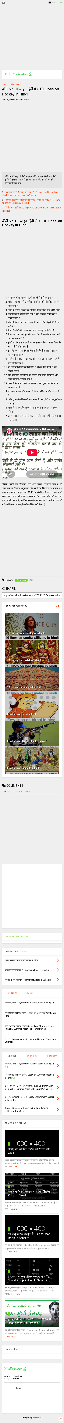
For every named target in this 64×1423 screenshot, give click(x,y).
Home (4, 84)
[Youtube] (3, 3)
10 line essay (14, 84)
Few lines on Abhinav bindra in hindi (27, 741)
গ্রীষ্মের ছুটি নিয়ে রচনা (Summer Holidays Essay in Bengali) (29, 1002)
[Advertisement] (30, 37)
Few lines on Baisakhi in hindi (23, 768)
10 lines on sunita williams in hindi (26, 633)
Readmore (13, 1166)
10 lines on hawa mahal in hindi (24, 687)
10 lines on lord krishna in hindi (24, 660)
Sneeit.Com (37, 1417)
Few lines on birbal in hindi (21, 714)
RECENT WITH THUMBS (19, 993)
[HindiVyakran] (22, 75)
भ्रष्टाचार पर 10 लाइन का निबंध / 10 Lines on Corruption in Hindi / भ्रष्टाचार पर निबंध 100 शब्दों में (31, 194)
